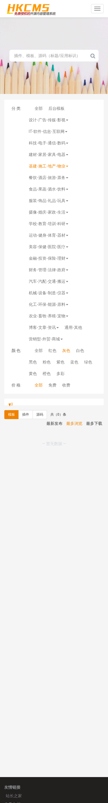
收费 (66, 385)
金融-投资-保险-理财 (47, 258)
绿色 (88, 362)
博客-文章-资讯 (42, 327)
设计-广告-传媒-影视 (47, 120)
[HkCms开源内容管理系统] (31, 8)
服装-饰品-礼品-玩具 (47, 200)
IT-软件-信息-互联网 (47, 131)
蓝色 (74, 362)
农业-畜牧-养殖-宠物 (47, 316)
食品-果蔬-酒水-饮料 (47, 189)
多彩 (60, 373)
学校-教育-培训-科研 (47, 223)
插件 (25, 419)
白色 (80, 350)
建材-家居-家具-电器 (47, 154)
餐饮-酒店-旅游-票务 (47, 177)
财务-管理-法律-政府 (47, 269)
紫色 (60, 362)
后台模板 (56, 108)
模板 (11, 419)
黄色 (33, 373)
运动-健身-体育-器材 (47, 235)
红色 (52, 350)
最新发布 (54, 428)
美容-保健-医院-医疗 (47, 246)
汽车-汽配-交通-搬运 (47, 281)
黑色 (33, 362)
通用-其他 (73, 327)
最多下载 (94, 428)
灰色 (66, 350)
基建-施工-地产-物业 (47, 166)
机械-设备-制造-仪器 (47, 293)
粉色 (47, 362)
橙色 (47, 373)
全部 (39, 108)
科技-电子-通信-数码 (47, 143)
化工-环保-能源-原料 (47, 304)
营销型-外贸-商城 (44, 339)
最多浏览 (74, 428)
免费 (52, 385)
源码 (39, 419)
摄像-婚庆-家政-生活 (47, 212)
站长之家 (14, 795)
